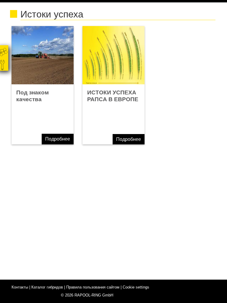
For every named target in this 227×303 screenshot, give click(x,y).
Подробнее (57, 138)
